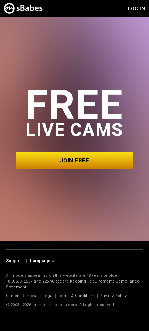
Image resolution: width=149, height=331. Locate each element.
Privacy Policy (113, 295)
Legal (48, 295)
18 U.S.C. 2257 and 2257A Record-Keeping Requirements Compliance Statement (73, 284)
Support (14, 260)
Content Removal (22, 295)
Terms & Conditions (76, 295)
